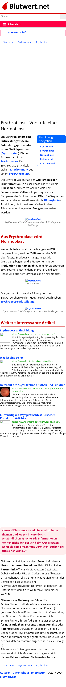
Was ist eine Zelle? (11, 357)
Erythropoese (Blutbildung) (18, 301)
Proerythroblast (19, 173)
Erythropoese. (10, 161)
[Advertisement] (33, 82)
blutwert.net (8, 677)
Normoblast (47, 154)
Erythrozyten (10, 153)
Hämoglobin (52, 200)
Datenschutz (21, 672)
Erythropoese (47, 146)
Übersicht (12, 24)
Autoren (5, 672)
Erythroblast (47, 150)
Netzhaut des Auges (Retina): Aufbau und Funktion (32, 385)
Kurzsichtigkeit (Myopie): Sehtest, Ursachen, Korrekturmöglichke (28, 416)
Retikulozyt (46, 159)
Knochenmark (48, 163)
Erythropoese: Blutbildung (17, 330)
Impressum (38, 672)
